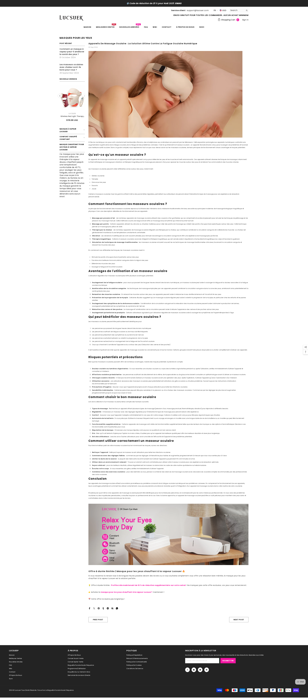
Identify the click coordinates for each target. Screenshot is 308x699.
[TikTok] (200, 669)
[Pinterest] (99, 608)
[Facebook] (89, 608)
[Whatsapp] (117, 608)
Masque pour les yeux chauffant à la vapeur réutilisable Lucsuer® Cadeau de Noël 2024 (72, 116)
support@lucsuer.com (198, 10)
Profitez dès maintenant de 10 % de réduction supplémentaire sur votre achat (148, 585)
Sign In (245, 19)
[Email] (112, 608)
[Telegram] (108, 608)
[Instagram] (194, 669)
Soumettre (228, 660)
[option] (72, 104)
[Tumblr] (103, 608)
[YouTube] (206, 669)
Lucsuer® (72, 113)
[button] (84, 96)
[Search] (238, 10)
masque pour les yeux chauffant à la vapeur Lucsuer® (126, 592)
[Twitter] (94, 608)
